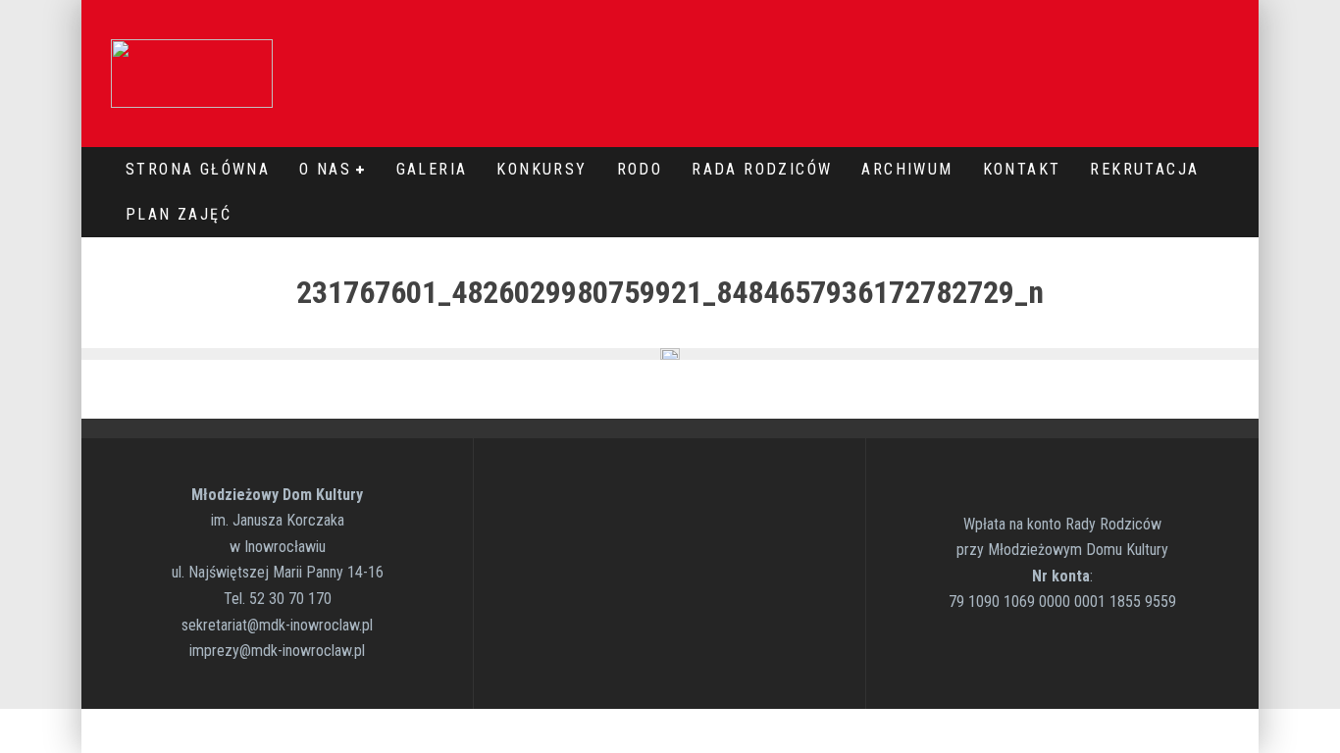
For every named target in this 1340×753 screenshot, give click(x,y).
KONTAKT (1022, 169)
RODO (640, 169)
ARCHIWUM (907, 169)
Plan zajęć (179, 214)
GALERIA (432, 169)
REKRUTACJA (1144, 169)
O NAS (325, 169)
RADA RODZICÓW (762, 169)
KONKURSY (541, 169)
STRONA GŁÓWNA (198, 169)
